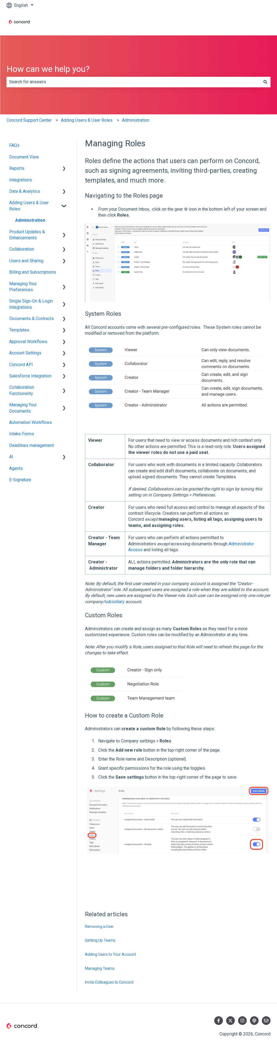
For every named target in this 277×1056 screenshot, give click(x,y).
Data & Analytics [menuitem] (24, 191)
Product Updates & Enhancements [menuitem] (27, 234)
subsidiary (114, 601)
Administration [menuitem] (30, 220)
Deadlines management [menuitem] (31, 445)
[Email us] (266, 1020)
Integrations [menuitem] (20, 179)
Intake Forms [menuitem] (21, 433)
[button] (64, 168)
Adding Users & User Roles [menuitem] (29, 205)
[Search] (265, 82)
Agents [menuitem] (16, 468)
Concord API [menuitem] (21, 364)
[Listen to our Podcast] (254, 1020)
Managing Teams (100, 968)
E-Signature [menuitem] (20, 479)
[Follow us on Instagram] (242, 1020)
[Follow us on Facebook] (218, 1020)
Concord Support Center (29, 120)
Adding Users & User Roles (87, 120)
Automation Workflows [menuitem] (30, 422)
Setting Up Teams (100, 940)
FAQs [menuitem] (14, 145)
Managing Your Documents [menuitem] (23, 407)
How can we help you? (48, 69)
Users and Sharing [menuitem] (26, 260)
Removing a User (99, 926)
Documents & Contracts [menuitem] (31, 318)
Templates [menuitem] (19, 330)
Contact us (255, 22)
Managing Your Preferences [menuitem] (23, 286)
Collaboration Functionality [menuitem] (21, 390)
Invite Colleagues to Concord (109, 982)
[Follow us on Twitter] (230, 1020)
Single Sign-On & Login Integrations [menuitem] (31, 304)
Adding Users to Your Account (110, 954)
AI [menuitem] (11, 456)
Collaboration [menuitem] (21, 249)
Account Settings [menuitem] (25, 353)
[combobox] (133, 82)
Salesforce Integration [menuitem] (30, 375)
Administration (135, 120)
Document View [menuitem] (24, 157)
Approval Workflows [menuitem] (28, 341)
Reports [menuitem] (16, 168)
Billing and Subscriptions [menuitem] (32, 272)
